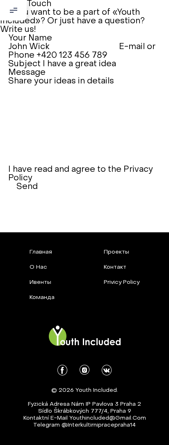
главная (41, 252)
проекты (116, 252)
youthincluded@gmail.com (107, 418)
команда (42, 297)
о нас (38, 267)
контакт (115, 267)
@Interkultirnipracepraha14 (99, 425)
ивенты (40, 282)
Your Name (30, 38)
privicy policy (121, 282)
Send (27, 187)
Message (27, 73)
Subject (24, 64)
